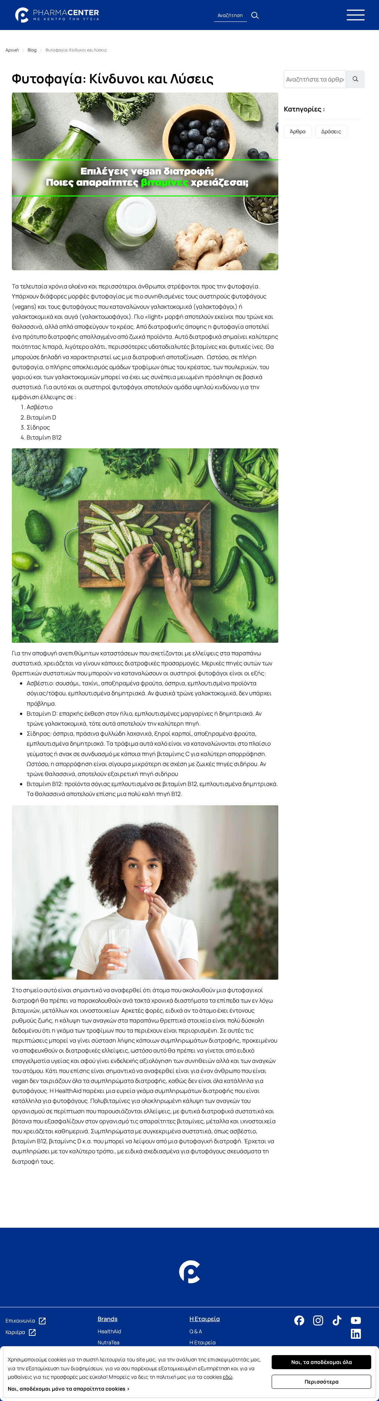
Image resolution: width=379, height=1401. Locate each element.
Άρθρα (298, 131)
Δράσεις (331, 131)
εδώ (227, 1376)
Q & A (196, 1331)
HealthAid (109, 1331)
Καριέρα (16, 1331)
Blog (32, 50)
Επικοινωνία (21, 1320)
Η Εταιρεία (203, 1342)
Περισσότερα (322, 1381)
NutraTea (109, 1342)
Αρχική (12, 50)
